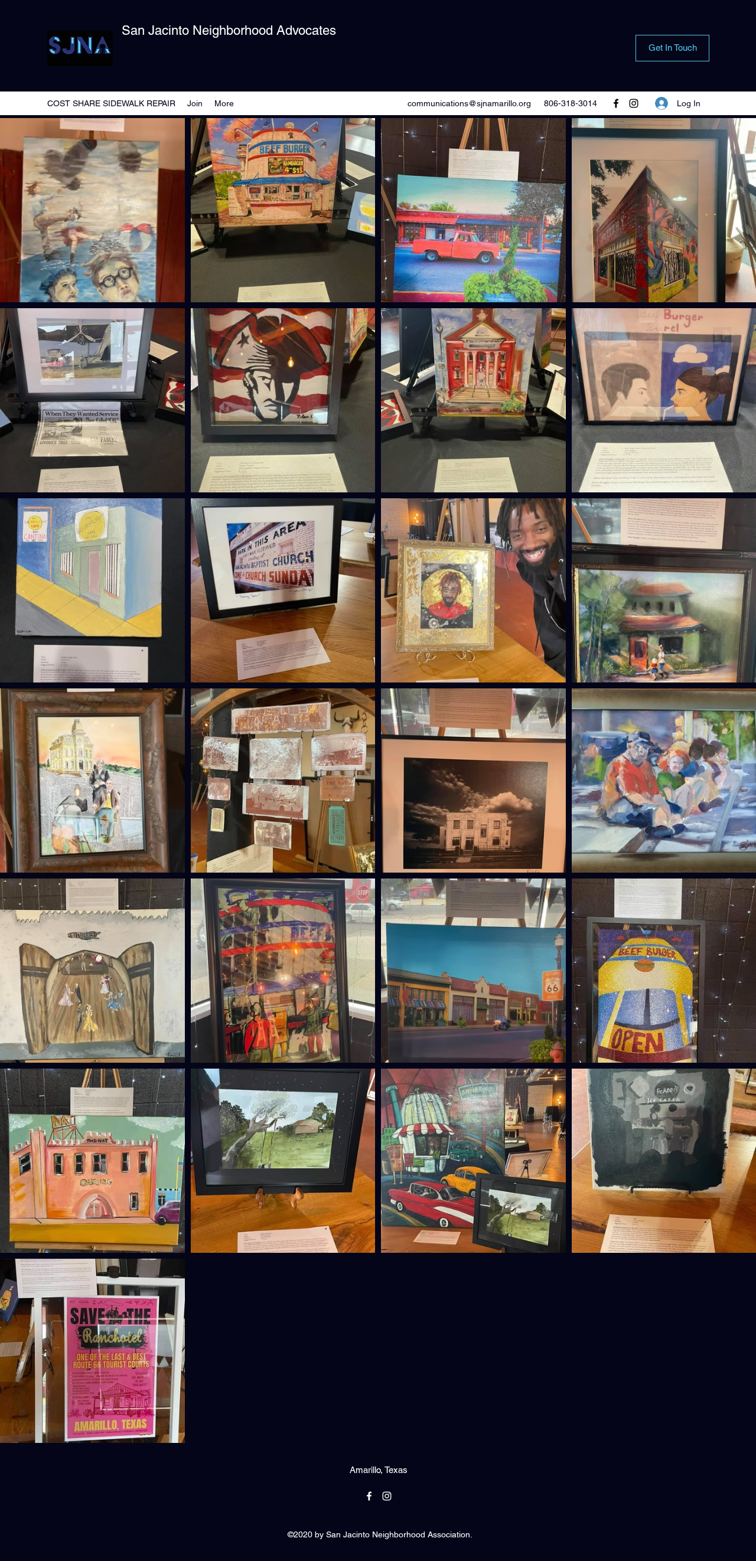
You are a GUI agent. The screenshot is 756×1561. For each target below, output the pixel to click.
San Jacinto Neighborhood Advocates (229, 30)
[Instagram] (634, 103)
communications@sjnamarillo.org (469, 103)
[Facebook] (616, 103)
